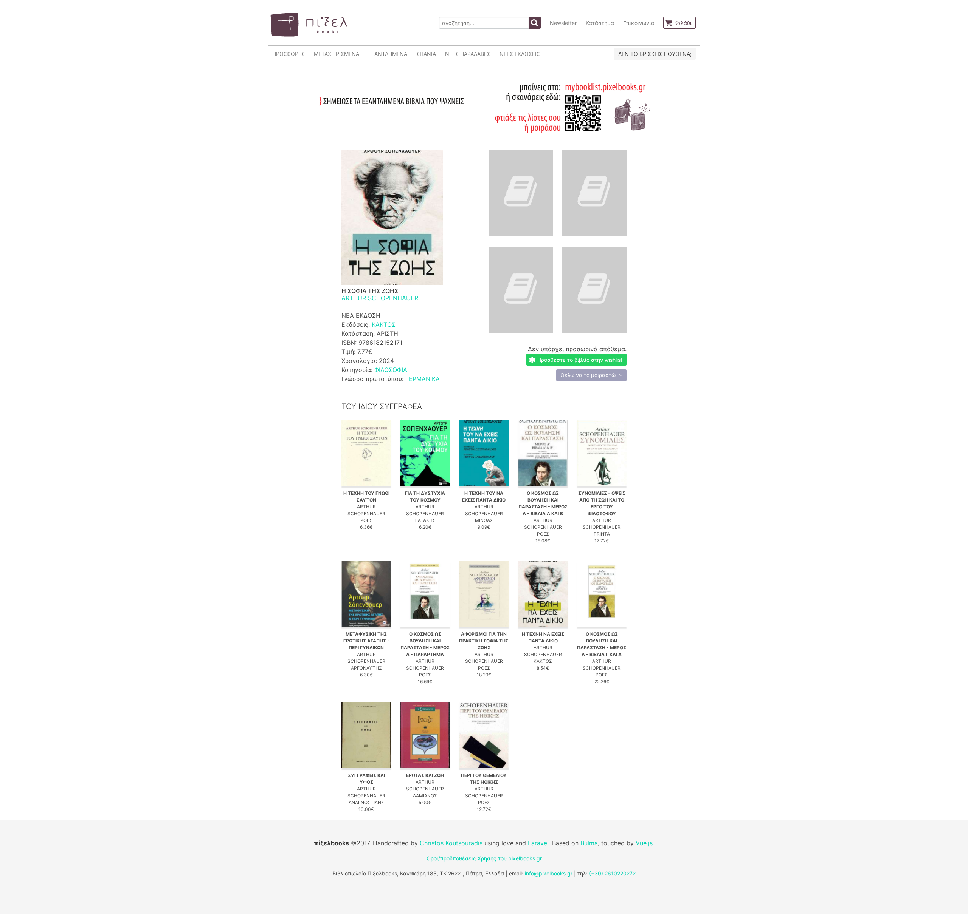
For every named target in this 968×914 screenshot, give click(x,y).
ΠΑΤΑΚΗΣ (425, 520)
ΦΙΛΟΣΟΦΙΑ (390, 370)
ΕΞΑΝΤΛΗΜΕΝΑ (387, 54)
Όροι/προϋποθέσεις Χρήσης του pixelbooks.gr (484, 858)
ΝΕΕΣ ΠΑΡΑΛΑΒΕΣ (467, 54)
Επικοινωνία (638, 23)
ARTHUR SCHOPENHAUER (379, 298)
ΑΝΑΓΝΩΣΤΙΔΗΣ (366, 802)
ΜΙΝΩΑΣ (484, 520)
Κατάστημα (600, 23)
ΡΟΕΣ (366, 520)
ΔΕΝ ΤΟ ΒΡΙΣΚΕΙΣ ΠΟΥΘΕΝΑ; (655, 54)
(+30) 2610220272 (612, 873)
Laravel (538, 843)
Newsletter (563, 23)
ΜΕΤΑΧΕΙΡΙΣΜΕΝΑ (336, 54)
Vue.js (644, 843)
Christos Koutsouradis (451, 843)
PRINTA (602, 534)
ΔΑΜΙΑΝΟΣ (425, 795)
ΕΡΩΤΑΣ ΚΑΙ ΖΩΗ (425, 775)
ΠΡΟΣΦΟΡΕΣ (288, 54)
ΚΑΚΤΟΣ (384, 324)
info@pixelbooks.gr (548, 873)
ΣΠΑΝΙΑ (426, 54)
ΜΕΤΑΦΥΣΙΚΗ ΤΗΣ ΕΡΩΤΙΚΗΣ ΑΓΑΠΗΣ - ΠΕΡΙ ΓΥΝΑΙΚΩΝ (366, 640)
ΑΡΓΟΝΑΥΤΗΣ (366, 668)
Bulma (589, 843)
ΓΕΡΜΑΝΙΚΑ (422, 379)
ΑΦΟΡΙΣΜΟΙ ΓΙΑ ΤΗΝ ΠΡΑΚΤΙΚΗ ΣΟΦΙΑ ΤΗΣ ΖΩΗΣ (484, 640)
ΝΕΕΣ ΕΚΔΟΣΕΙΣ (520, 54)
